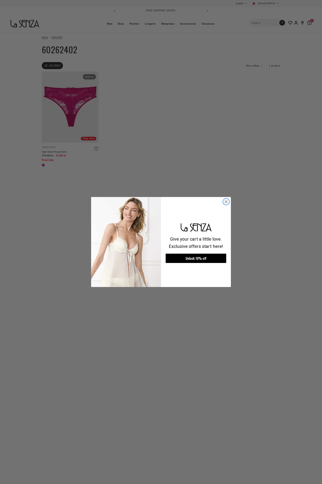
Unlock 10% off (196, 258)
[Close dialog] (226, 201)
